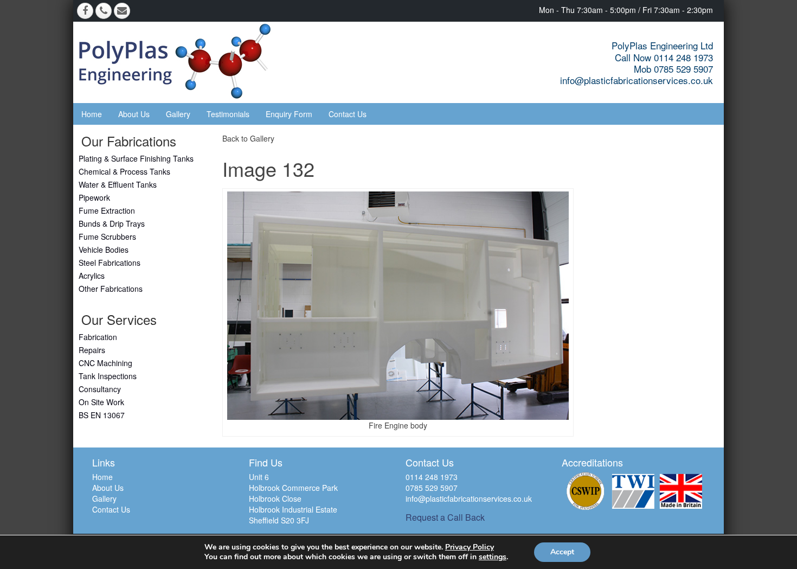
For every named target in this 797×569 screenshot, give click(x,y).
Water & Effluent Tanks (118, 184)
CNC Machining (105, 362)
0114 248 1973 (432, 476)
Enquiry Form (289, 113)
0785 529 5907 (432, 487)
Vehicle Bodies (103, 249)
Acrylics (92, 275)
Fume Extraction (107, 210)
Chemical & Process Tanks (124, 171)
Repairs (92, 349)
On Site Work (101, 402)
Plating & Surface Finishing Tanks (136, 158)
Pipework (94, 197)
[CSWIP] (585, 491)
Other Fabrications (111, 288)
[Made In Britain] (681, 491)
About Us (134, 113)
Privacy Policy (469, 547)
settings (492, 557)
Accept (562, 552)
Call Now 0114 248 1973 (664, 57)
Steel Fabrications (109, 262)
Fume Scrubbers (107, 236)
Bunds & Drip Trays (112, 223)
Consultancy (100, 388)
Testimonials (228, 113)
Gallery (178, 113)
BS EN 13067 (102, 415)
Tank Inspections (108, 375)
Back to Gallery (248, 138)
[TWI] (633, 491)
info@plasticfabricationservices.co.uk (636, 80)
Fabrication (98, 336)
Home (91, 113)
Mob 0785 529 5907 (673, 68)
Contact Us (348, 113)
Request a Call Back (445, 517)
